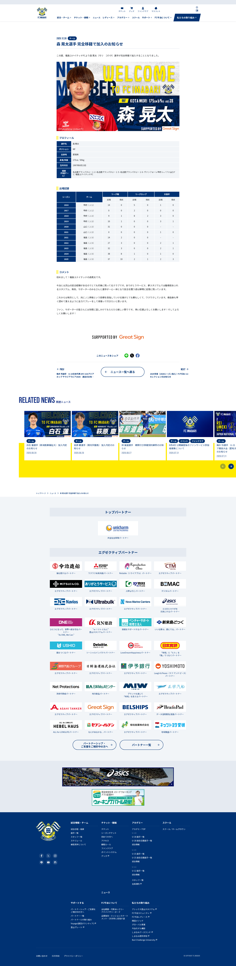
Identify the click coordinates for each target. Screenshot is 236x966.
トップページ (41, 493)
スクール (167, 822)
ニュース (53, 493)
